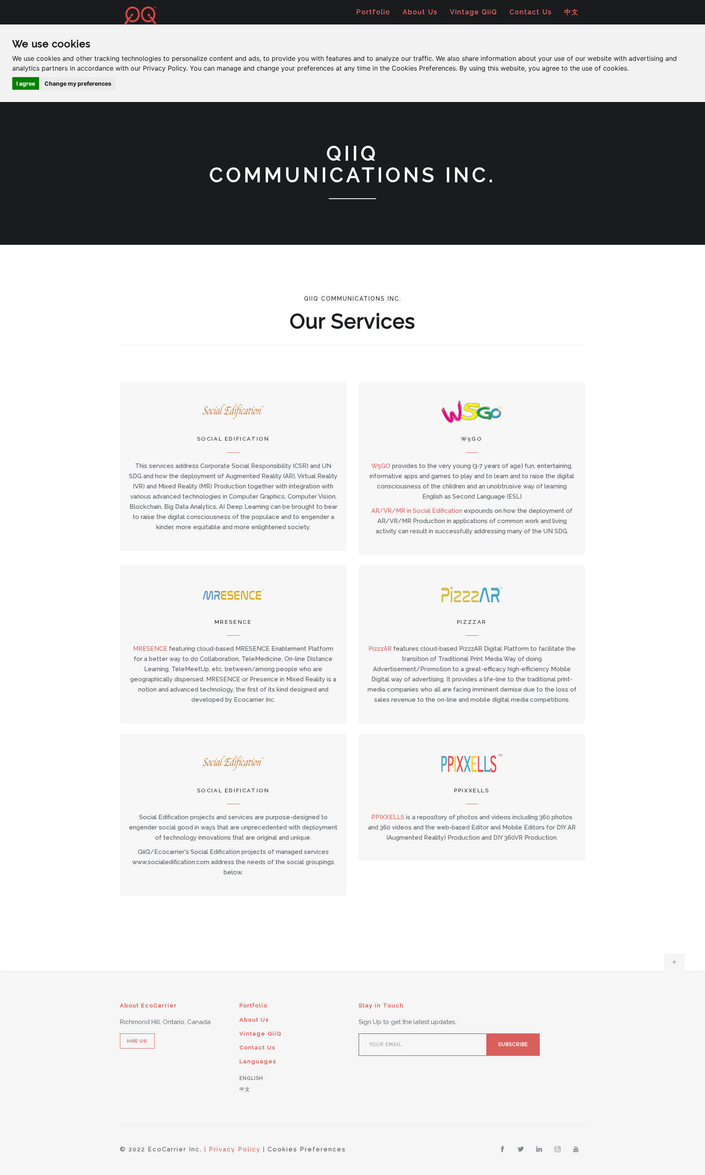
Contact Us (531, 12)
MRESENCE (150, 648)
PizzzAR (380, 648)
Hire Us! (137, 1041)
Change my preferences (77, 83)
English (251, 1078)
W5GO (380, 466)
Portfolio (373, 12)
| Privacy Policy (232, 1149)
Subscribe (513, 1044)
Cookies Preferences (307, 1149)
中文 (571, 12)
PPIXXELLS (387, 817)
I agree (25, 83)
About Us (420, 12)
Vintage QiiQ (473, 12)
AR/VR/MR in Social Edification (416, 510)
